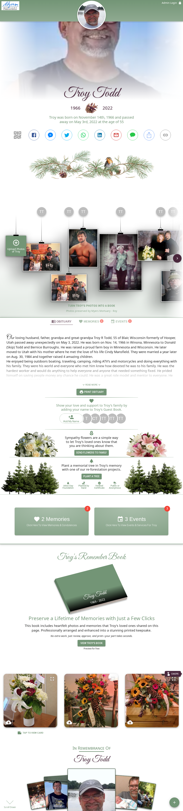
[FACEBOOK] (34, 135)
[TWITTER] (66, 135)
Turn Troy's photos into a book (91, 305)
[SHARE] (149, 135)
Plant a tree (91, 476)
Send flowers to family (91, 452)
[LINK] (165, 135)
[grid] (91, 260)
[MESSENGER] (50, 135)
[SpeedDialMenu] (174, 802)
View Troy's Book (91, 643)
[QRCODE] (17, 135)
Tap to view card (33, 732)
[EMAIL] (116, 135)
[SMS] (132, 135)
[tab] (61, 321)
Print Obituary (94, 392)
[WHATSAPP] (83, 135)
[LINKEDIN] (99, 135)
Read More (91, 385)
